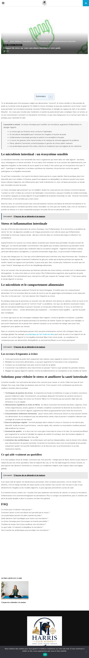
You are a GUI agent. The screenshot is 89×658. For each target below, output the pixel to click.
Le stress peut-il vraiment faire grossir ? (16, 510)
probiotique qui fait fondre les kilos (40, 334)
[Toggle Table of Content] (49, 97)
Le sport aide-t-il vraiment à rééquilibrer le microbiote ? (22, 527)
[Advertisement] (44, 75)
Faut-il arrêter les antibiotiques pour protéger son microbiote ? (25, 530)
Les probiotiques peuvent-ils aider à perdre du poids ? (21, 515)
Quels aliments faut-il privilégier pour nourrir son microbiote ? (24, 518)
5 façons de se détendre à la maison (13, 602)
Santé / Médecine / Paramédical (13, 45)
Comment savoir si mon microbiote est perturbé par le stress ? (25, 513)
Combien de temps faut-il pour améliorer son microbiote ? (23, 524)
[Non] (86, 652)
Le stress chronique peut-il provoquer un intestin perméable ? (24, 521)
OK (45, 654)
